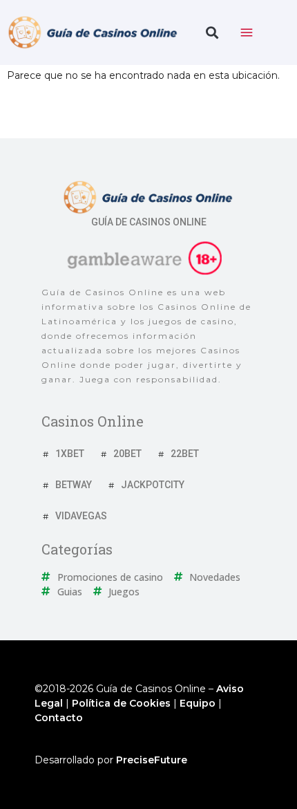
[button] (211, 32)
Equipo (197, 703)
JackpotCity (152, 484)
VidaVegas (81, 515)
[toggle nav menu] (246, 32)
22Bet (185, 453)
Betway (73, 484)
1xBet (69, 453)
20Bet (127, 453)
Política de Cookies (121, 703)
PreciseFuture (151, 760)
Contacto (59, 718)
